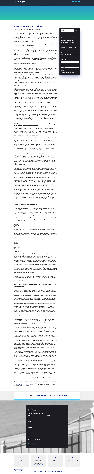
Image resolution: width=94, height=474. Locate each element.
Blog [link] (56, 5)
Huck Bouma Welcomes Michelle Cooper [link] (68, 55)
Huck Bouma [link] (21, 29)
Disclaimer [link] (34, 471)
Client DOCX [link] (64, 5)
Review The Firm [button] (19, 470)
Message (30, 427)
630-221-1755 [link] (76, 2)
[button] (79, 470)
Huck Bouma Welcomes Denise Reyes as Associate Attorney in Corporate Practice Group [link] (69, 48)
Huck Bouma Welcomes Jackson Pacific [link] (68, 51)
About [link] (31, 5)
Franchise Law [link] (37, 29)
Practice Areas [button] (37, 5)
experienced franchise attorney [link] (24, 384)
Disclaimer (30, 437)
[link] (20, 1)
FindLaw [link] (60, 471)
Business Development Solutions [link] (52, 471)
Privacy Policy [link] (42, 471)
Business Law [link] (31, 29)
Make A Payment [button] (49, 5)
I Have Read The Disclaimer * (36, 439)
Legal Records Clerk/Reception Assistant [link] (68, 43)
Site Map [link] (38, 471)
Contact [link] (59, 5)
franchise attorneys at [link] (43, 149)
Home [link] (28, 5)
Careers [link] (44, 5)
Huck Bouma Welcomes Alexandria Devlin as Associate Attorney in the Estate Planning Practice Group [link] (69, 39)
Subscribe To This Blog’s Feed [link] (67, 72)
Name (29, 415)
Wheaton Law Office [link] (38, 464)
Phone (48, 415)
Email (30, 421)
